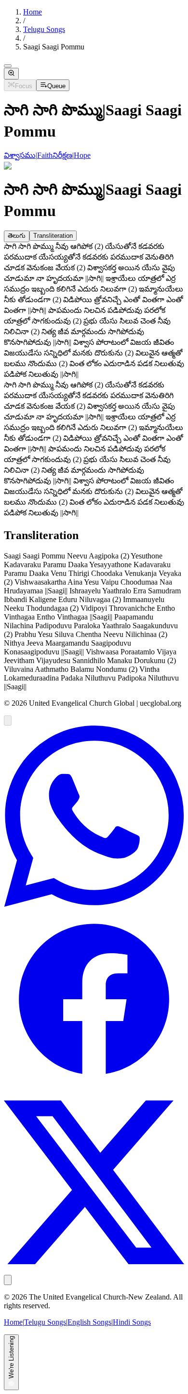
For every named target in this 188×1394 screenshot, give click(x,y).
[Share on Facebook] (94, 1087)
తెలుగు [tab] (17, 235)
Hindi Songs (132, 1322)
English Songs (89, 1322)
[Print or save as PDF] (8, 1280)
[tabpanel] (94, 311)
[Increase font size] (11, 73)
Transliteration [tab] (53, 235)
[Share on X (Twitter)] (94, 1270)
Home (32, 12)
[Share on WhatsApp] (94, 904)
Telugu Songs (44, 29)
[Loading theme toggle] (8, 65)
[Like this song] (8, 720)
